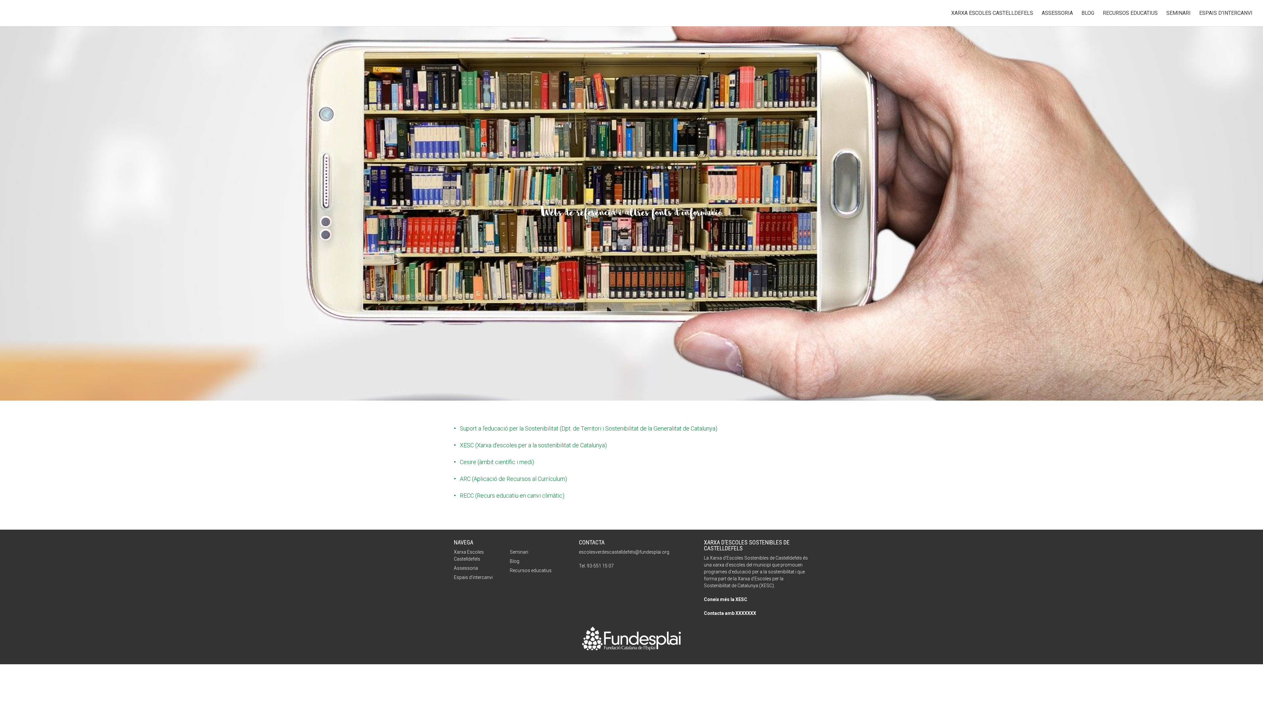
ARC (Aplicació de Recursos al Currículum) (513, 478)
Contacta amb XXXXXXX (730, 613)
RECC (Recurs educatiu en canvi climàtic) (512, 495)
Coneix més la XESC (725, 599)
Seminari (1178, 13)
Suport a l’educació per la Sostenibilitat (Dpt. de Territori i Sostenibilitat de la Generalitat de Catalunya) (588, 428)
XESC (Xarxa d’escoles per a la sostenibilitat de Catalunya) (533, 445)
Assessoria (1057, 13)
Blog (1087, 13)
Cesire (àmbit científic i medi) (497, 462)
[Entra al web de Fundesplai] (631, 648)
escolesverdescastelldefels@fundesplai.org (624, 552)
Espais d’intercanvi (1225, 13)
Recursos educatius (1130, 13)
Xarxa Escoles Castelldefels (992, 13)
